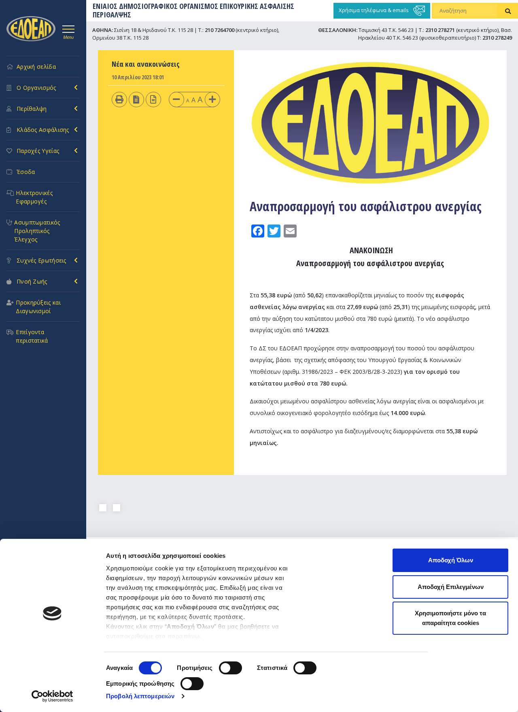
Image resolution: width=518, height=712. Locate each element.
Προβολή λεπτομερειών (140, 696)
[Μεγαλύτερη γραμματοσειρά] (212, 98)
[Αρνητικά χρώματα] (136, 98)
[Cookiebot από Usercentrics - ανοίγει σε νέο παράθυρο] (52, 696)
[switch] (230, 667)
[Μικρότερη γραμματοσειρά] (176, 98)
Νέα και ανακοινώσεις (146, 64)
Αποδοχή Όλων (450, 560)
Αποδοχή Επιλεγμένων (451, 586)
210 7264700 (219, 30)
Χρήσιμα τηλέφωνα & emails (374, 10)
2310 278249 (497, 37)
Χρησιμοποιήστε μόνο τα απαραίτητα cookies (450, 618)
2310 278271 (440, 30)
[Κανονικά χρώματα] (153, 98)
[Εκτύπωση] (119, 98)
